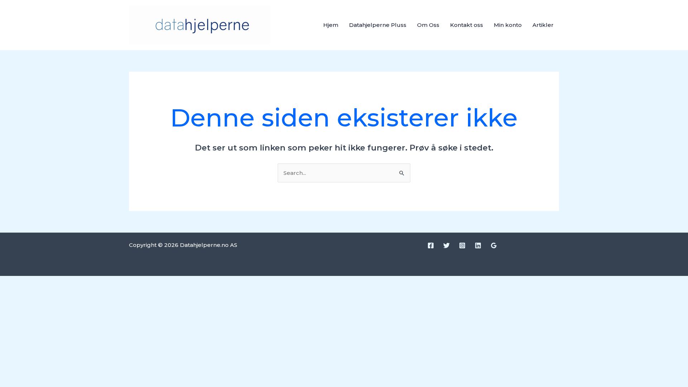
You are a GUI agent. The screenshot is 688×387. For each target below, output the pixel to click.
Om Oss (428, 25)
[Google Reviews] (494, 245)
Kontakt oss (466, 25)
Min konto (508, 25)
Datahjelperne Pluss (377, 25)
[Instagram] (462, 245)
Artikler (543, 25)
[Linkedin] (478, 245)
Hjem (330, 25)
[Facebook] (430, 245)
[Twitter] (446, 245)
